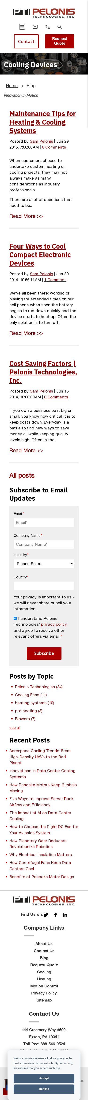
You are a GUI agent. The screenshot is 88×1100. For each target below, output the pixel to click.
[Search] (59, 27)
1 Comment (55, 279)
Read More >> (26, 216)
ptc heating (28, 710)
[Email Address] (35, 27)
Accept (44, 1078)
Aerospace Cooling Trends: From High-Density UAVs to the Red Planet (40, 756)
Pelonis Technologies (38, 686)
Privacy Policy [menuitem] (44, 993)
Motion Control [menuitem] (44, 986)
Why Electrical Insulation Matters (40, 854)
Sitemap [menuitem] (44, 1000)
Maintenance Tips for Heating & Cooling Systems (42, 122)
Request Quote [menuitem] (44, 964)
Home (12, 85)
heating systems (34, 702)
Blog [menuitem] (44, 957)
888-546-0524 (53, 1043)
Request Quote (59, 41)
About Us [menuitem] (44, 943)
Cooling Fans (31, 694)
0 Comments (54, 147)
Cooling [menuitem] (44, 972)
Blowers (25, 718)
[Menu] (22, 27)
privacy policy (54, 624)
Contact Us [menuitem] (44, 950)
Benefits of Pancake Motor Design (41, 876)
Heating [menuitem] (44, 979)
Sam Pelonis (41, 141)
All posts (21, 475)
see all (14, 727)
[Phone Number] (48, 27)
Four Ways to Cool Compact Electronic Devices (40, 254)
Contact (26, 41)
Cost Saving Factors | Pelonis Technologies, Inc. (43, 372)
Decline (44, 1089)
